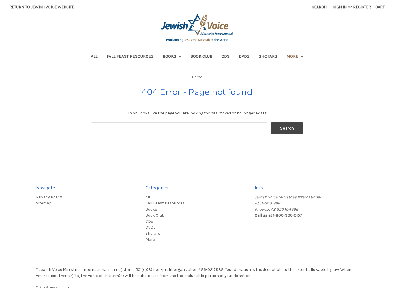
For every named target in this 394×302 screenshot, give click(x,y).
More (292, 56)
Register (362, 7)
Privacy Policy (49, 197)
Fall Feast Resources (130, 56)
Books (170, 56)
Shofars (268, 56)
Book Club (201, 56)
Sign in (340, 7)
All (94, 56)
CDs (226, 56)
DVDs (244, 56)
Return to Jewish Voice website (41, 7)
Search (319, 7)
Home (197, 77)
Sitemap (44, 203)
